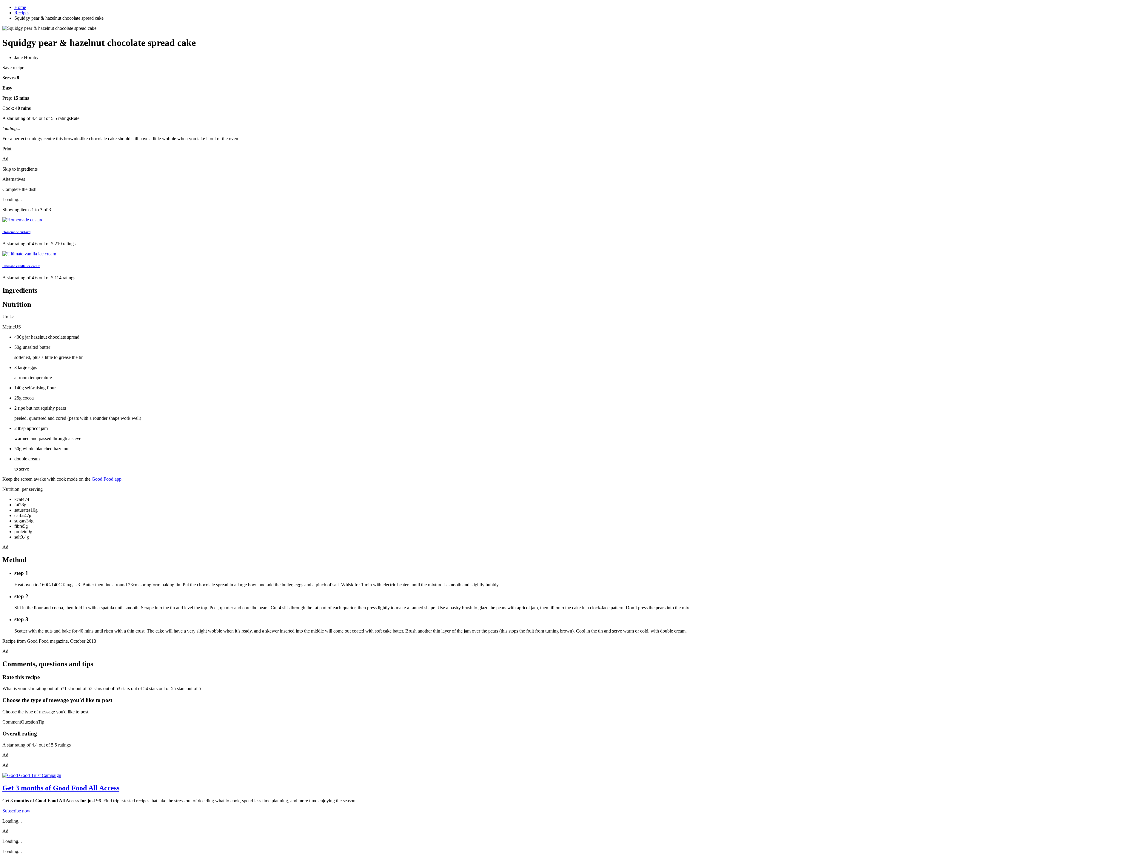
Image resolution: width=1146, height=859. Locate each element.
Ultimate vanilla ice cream (21, 266)
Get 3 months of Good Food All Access (60, 788)
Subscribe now (16, 810)
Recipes (21, 12)
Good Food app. (107, 479)
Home (20, 7)
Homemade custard (16, 232)
